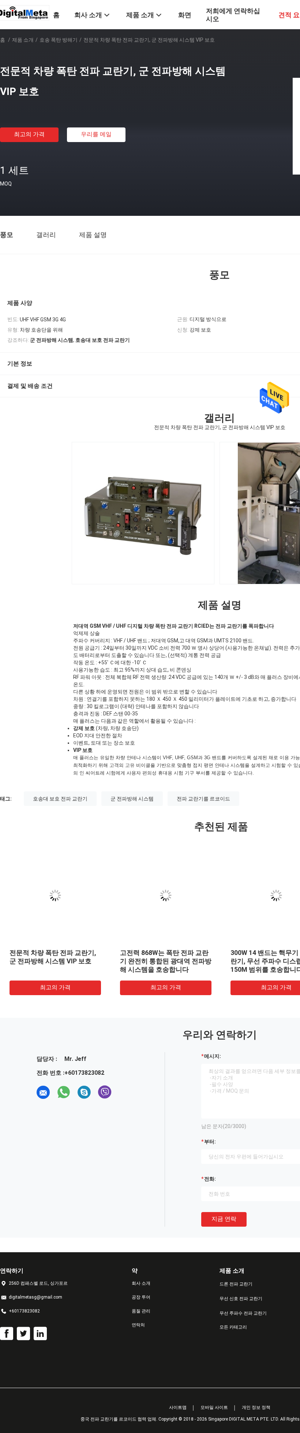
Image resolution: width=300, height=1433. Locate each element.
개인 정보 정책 (256, 1407)
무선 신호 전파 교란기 (241, 1298)
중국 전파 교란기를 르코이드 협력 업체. (119, 1419)
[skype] (84, 1092)
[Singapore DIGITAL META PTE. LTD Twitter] (23, 1333)
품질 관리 (141, 1311)
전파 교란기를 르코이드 (203, 799)
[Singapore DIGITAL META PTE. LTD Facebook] (6, 1333)
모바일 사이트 (214, 1407)
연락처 (138, 1324)
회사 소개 (141, 1283)
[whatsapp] (63, 1092)
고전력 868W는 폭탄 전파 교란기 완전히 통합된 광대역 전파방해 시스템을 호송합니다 (165, 961)
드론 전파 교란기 (236, 1284)
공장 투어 (141, 1297)
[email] (43, 1092)
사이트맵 (178, 1407)
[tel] (125, 1092)
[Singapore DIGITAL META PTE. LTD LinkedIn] (40, 1333)
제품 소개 (23, 40)
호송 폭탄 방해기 (59, 40)
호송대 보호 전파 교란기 (60, 799)
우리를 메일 (96, 134)
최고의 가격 (29, 134)
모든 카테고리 (233, 1327)
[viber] (104, 1092)
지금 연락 (223, 1218)
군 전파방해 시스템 (132, 799)
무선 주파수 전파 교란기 (243, 1313)
